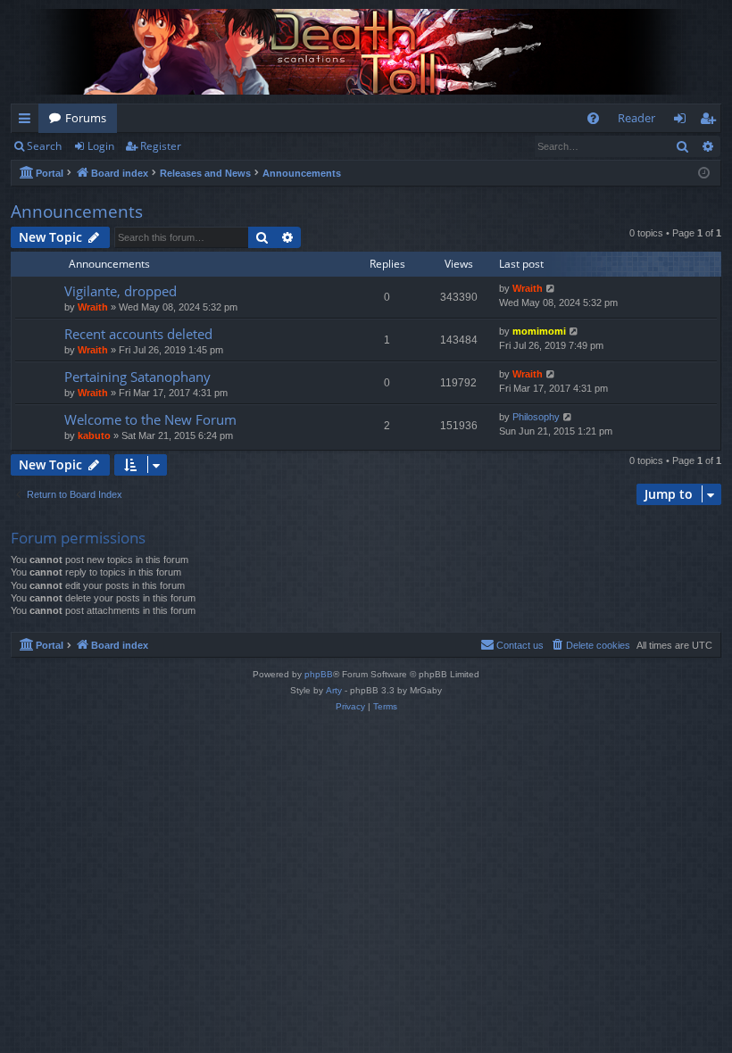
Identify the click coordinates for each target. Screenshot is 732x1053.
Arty (334, 690)
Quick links (28, 121)
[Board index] (366, 52)
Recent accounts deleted (138, 334)
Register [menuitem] (711, 121)
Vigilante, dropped (120, 291)
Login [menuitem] (683, 121)
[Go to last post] (551, 288)
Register (160, 145)
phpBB (318, 674)
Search (44, 145)
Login (100, 145)
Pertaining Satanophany (137, 377)
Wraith (93, 307)
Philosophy (536, 416)
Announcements (77, 211)
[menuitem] (593, 118)
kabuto (94, 435)
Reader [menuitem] (636, 118)
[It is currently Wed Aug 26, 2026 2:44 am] (704, 173)
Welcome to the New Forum (150, 419)
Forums (85, 118)
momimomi (539, 331)
